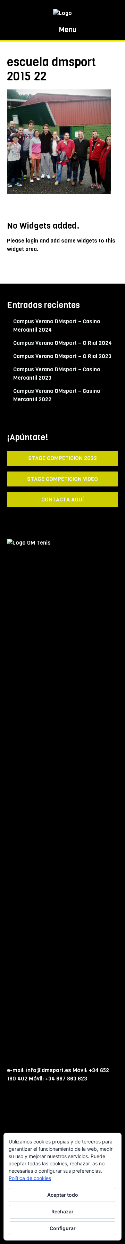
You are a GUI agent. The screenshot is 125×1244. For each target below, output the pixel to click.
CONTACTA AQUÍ (62, 499)
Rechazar (62, 1211)
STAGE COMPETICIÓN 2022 (62, 458)
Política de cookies (30, 1178)
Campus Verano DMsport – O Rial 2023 (62, 356)
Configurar (63, 1228)
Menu (66, 29)
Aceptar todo (62, 1195)
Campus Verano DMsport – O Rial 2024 (62, 343)
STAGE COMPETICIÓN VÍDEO (62, 479)
